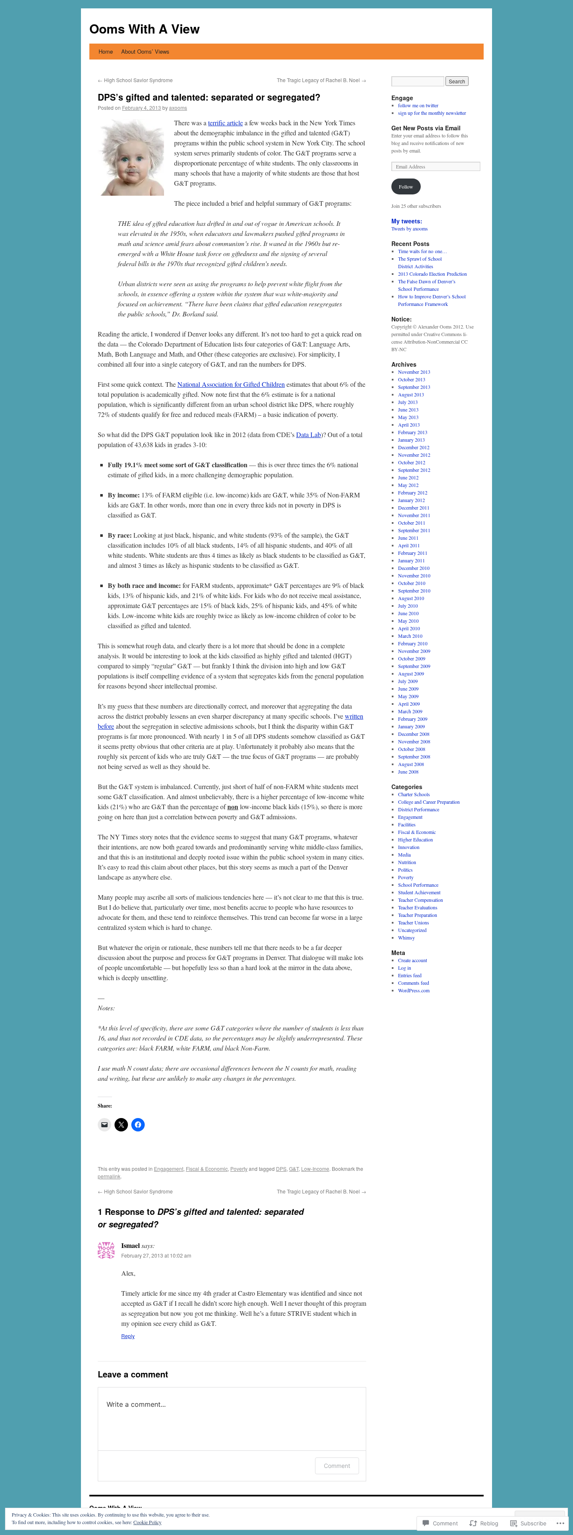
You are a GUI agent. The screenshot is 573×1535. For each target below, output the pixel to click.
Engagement (168, 1168)
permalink (109, 1176)
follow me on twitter (418, 105)
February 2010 (412, 643)
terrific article (225, 122)
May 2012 (408, 484)
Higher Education (415, 839)
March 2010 (410, 635)
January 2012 (411, 500)
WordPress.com (414, 990)
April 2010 (409, 628)
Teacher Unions (413, 922)
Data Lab (308, 434)
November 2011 (414, 515)
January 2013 (411, 439)
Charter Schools (414, 794)
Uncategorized (412, 930)
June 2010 (408, 613)
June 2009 (408, 688)
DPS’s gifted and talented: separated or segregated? (209, 97)
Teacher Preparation (417, 914)
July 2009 (408, 681)
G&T (294, 1168)
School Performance (418, 884)
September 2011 (414, 530)
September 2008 (414, 756)
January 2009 (411, 726)
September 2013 (414, 386)
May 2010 (408, 620)
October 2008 (411, 748)
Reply (128, 1335)
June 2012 (408, 477)
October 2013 (411, 379)
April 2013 (409, 424)
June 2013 (408, 409)
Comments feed (413, 982)
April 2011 (409, 545)
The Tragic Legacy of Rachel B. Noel (321, 79)
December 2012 (414, 447)
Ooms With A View (144, 28)
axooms (178, 107)
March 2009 (410, 711)
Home (106, 51)
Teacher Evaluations (418, 907)
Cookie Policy (147, 1522)
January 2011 (411, 560)
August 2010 (411, 598)
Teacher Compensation (420, 899)
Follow (406, 186)
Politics (405, 869)
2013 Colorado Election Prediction (432, 273)
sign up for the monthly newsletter (432, 112)
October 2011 (411, 522)
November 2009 (414, 650)
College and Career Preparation (429, 801)
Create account (412, 960)
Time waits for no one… (422, 251)
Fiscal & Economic (207, 1168)
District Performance (418, 809)
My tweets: (406, 221)
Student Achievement (419, 892)
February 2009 (412, 718)
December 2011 (414, 507)
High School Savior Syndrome (135, 79)
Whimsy (406, 937)
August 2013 (411, 394)
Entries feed (410, 975)
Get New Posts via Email (426, 128)
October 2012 (411, 462)
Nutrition (407, 862)
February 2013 (412, 432)
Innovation (408, 847)
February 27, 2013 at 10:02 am (156, 1255)
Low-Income (315, 1168)
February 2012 (412, 492)
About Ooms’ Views (145, 51)
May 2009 (408, 696)
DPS (281, 1168)
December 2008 (414, 733)
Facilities (407, 824)
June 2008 (408, 771)
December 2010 (414, 567)
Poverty (238, 1168)
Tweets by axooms (409, 228)
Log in (404, 967)
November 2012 (414, 454)
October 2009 (411, 658)
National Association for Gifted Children (231, 384)
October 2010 (411, 583)
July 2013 (408, 402)
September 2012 (414, 469)
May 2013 (408, 417)
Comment (337, 1465)
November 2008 (414, 741)
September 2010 (414, 590)
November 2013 (414, 371)
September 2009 (414, 666)
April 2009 (409, 703)
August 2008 (411, 764)
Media (404, 854)
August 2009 (411, 673)
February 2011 (412, 552)
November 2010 (414, 575)
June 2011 (408, 537)
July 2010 (408, 605)
